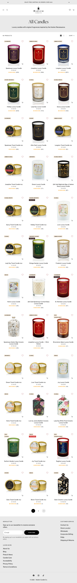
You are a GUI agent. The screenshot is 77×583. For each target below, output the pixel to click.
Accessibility (7, 561)
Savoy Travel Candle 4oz (13, 225)
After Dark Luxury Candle (38, 145)
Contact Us (64, 525)
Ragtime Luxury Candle (63, 461)
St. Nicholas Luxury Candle (63, 301)
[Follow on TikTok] (43, 575)
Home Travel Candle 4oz (13, 421)
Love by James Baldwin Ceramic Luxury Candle (38, 422)
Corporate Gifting (66, 534)
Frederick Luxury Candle (63, 263)
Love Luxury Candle (63, 225)
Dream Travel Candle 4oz (13, 382)
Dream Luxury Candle (38, 184)
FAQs (62, 537)
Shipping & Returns (67, 540)
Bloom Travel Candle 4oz (38, 499)
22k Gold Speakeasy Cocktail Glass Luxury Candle (38, 302)
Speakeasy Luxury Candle (14, 68)
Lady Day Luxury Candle (38, 106)
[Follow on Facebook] (34, 575)
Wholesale (64, 531)
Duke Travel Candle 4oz (13, 499)
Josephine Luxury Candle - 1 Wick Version (38, 343)
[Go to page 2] (44, 511)
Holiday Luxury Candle (14, 106)
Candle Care (7, 558)
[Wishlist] (70, 10)
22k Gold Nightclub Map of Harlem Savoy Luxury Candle (63, 185)
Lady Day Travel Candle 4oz (13, 263)
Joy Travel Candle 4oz (38, 461)
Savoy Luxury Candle (63, 106)
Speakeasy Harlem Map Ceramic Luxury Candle (14, 343)
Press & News (8, 555)
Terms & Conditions (10, 567)
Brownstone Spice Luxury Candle (63, 342)
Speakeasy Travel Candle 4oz (14, 145)
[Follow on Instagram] (38, 575)
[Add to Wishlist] (22, 41)
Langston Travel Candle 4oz (63, 145)
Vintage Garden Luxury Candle (38, 263)
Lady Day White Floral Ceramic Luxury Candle (63, 422)
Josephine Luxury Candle (38, 68)
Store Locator (65, 528)
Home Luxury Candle (13, 301)
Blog (4, 552)
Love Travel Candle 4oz (38, 382)
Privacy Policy (8, 564)
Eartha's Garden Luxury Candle (13, 461)
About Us (6, 549)
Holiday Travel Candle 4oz (38, 225)
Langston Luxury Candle (63, 68)
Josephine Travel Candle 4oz (14, 184)
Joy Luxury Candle (63, 382)
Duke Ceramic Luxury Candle (63, 499)
